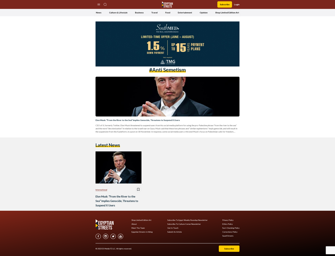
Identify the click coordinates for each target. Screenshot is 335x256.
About (134, 224)
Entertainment (185, 12)
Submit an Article (174, 232)
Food (167, 12)
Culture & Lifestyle (118, 12)
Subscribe (225, 4)
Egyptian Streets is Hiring (142, 232)
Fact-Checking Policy (230, 228)
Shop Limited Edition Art (227, 12)
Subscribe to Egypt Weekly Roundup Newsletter (187, 220)
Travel (154, 12)
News (98, 12)
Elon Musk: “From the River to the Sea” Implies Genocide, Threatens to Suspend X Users (138, 120)
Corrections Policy (229, 232)
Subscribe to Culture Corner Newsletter (184, 224)
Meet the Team (138, 228)
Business (139, 12)
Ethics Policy (227, 224)
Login (236, 4)
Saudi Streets (227, 236)
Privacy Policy (227, 220)
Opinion (204, 12)
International (101, 190)
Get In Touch (172, 228)
